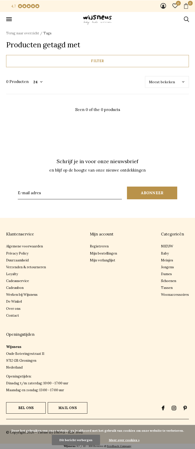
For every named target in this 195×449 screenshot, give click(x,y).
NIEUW (167, 246)
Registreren (99, 246)
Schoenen (168, 281)
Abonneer (152, 192)
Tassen (167, 288)
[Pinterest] (185, 408)
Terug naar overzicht (22, 33)
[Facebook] (163, 408)
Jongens (167, 267)
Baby (165, 253)
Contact (12, 315)
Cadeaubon (15, 288)
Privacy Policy (17, 253)
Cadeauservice (17, 281)
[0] (186, 6)
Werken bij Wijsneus (22, 294)
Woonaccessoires (175, 294)
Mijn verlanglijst (102, 260)
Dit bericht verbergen (75, 440)
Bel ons (26, 408)
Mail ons (67, 408)
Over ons (13, 308)
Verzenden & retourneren (26, 267)
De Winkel (14, 301)
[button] (10, 19)
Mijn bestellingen (103, 253)
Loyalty (12, 274)
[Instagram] (174, 408)
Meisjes (167, 260)
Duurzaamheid (17, 260)
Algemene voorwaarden (24, 246)
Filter (97, 61)
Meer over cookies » (124, 440)
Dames (166, 274)
